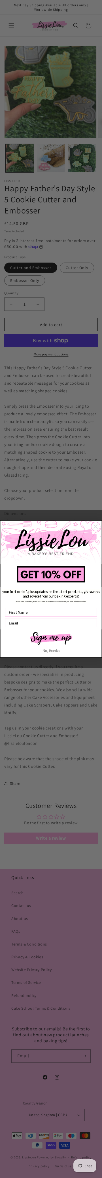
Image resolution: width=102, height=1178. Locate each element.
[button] (51, 637)
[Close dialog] (95, 526)
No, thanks (51, 650)
